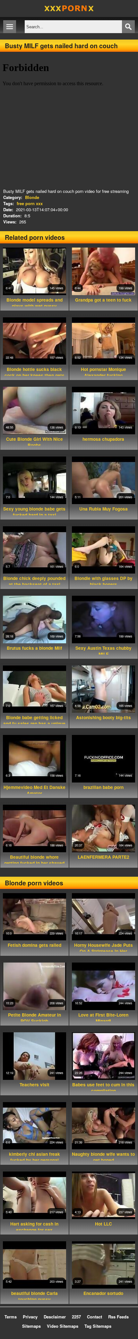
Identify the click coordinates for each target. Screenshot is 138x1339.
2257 (76, 1317)
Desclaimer (55, 1317)
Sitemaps (31, 1326)
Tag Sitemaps (97, 1326)
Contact (94, 1317)
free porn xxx (30, 203)
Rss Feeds (118, 1317)
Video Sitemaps (62, 1326)
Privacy (30, 1317)
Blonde (32, 197)
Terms (10, 1317)
